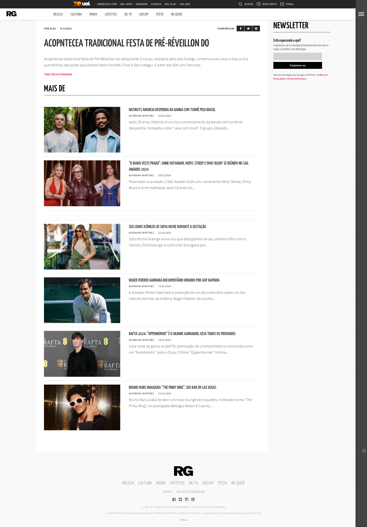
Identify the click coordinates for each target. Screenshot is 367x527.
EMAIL (290, 4)
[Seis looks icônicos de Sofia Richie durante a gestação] (82, 268)
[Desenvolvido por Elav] (183, 521)
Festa (160, 14)
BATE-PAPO (270, 4)
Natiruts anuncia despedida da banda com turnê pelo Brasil (172, 110)
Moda (93, 14)
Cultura (76, 14)
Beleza (58, 14)
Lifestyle (111, 14)
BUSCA (249, 4)
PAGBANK (142, 4)
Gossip (144, 14)
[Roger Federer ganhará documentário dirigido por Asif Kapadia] (82, 322)
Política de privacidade (191, 491)
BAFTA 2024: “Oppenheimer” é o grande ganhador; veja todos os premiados (182, 334)
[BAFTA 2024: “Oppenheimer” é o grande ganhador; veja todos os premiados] (82, 376)
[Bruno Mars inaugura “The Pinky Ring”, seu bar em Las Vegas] (82, 429)
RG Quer (176, 14)
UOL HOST (126, 4)
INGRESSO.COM (107, 4)
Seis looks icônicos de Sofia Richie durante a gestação (167, 227)
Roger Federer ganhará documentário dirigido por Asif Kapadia (174, 280)
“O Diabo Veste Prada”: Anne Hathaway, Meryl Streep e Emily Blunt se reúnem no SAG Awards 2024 (188, 166)
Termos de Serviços (296, 78)
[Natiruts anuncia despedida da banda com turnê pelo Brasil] (82, 151)
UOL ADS (184, 4)
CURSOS (156, 4)
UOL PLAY (170, 4)
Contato (167, 491)
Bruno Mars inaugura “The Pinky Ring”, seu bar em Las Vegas (172, 387)
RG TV (128, 14)
